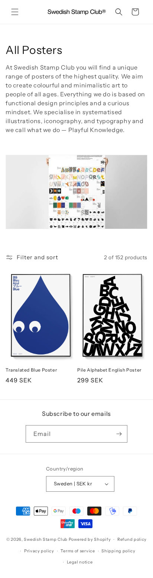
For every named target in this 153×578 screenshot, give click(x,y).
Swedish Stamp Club (46, 539)
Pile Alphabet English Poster (109, 370)
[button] (15, 12)
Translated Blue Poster (31, 370)
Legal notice (79, 562)
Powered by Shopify (90, 539)
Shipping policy (118, 550)
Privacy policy (39, 550)
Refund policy (132, 539)
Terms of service (78, 550)
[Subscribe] (119, 434)
